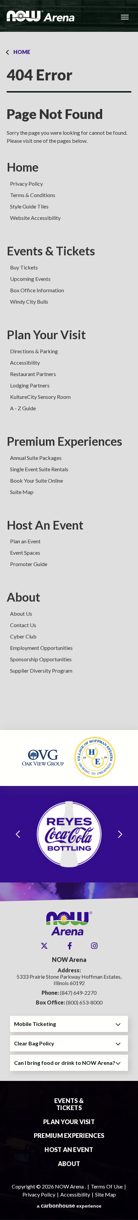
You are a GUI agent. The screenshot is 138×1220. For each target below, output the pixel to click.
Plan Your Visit (46, 334)
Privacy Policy (26, 183)
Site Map (105, 1194)
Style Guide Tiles (29, 206)
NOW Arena (40, 15)
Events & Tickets (51, 251)
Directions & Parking (34, 351)
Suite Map (21, 492)
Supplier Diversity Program (41, 670)
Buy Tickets (24, 267)
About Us (21, 613)
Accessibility (25, 362)
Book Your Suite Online (36, 480)
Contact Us (23, 625)
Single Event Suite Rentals (39, 469)
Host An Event (45, 525)
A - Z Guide (23, 408)
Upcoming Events (30, 279)
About (23, 597)
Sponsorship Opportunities (41, 659)
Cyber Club (23, 636)
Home (21, 52)
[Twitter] (44, 946)
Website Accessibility (35, 218)
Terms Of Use (107, 1186)
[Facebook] (69, 946)
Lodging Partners (30, 385)
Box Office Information (37, 290)
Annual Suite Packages (36, 457)
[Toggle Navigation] (124, 16)
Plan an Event (25, 541)
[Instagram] (94, 946)
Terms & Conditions (32, 195)
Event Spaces (25, 552)
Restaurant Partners (33, 374)
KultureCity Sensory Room (40, 396)
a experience (69, 1206)
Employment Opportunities (41, 648)
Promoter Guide (28, 564)
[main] (69, 381)
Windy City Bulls (29, 301)
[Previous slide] (17, 834)
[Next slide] (120, 834)
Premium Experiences (64, 441)
